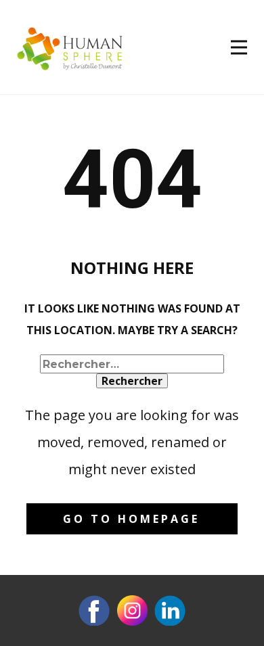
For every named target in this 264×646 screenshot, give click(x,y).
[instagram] (132, 610)
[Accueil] (70, 48)
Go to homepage (131, 518)
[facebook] (94, 610)
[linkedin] (169, 610)
